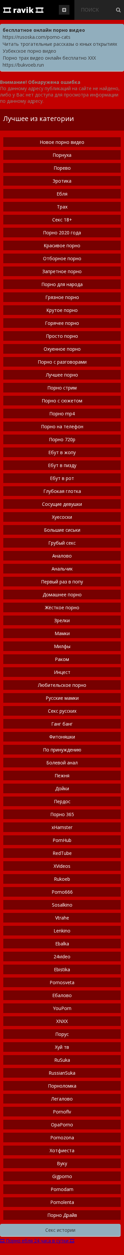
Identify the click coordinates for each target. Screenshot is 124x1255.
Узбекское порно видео (29, 51)
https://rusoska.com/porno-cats (36, 37)
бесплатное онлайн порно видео (44, 30)
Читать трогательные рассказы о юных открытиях (60, 44)
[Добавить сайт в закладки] (64, 10)
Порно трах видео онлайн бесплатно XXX (49, 58)
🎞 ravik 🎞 (23, 10)
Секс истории (60, 1230)
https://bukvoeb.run (23, 65)
